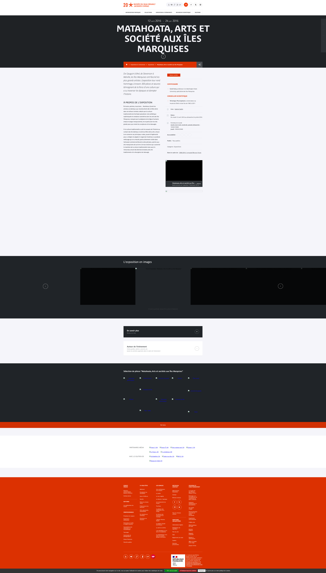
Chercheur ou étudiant (143, 519)
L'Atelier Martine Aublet (160, 520)
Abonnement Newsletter (175, 491)
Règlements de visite (177, 537)
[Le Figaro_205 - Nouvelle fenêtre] (154, 452)
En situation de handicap (144, 515)
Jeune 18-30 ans (144, 496)
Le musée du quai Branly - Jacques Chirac (192, 492)
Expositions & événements (164, 12)
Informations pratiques (133, 12)
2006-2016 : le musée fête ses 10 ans (190, 152)
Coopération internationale (192, 519)
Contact (174, 494)
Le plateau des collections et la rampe (160, 510)
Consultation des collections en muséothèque (128, 528)
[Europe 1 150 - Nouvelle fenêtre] (190, 447)
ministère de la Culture (192, 561)
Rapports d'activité (191, 534)
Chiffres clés (192, 522)
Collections (148, 12)
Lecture (169, 184)
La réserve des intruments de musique (160, 515)
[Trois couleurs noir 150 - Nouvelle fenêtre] (177, 447)
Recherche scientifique (183, 12)
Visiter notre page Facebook (191, 5)
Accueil (126, 65)
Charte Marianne (128, 539)
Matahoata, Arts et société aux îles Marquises (170, 64)
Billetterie (323, 21)
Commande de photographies (127, 536)
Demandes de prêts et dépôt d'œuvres (129, 523)
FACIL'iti (153, 556)
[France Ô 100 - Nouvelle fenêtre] (164, 447)
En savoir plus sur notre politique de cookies (218, 570)
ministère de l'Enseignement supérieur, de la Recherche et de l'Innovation (194, 565)
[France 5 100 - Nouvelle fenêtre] (153, 447)
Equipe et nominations (192, 538)
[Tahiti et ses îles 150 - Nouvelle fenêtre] (168, 456)
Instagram (200, 5)
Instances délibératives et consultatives (193, 503)
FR (186, 4)
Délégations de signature (176, 528)
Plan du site (175, 531)
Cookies (174, 540)
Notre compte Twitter (196, 5)
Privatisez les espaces (129, 516)
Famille (142, 499)
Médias (323, 38)
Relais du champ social (144, 503)
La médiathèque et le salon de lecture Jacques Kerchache (161, 536)
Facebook (175, 502)
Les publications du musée (128, 506)
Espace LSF (148, 556)
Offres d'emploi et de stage (193, 542)
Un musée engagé (191, 508)
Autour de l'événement (163, 348)
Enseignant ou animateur (143, 493)
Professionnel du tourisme (144, 507)
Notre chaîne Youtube (179, 507)
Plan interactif (323, 44)
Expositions (151, 64)
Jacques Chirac (192, 545)
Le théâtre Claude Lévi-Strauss (160, 524)
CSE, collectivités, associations (144, 511)
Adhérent (142, 489)
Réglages (202, 570)
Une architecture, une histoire (160, 490)
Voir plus (163, 425)
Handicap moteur (126, 556)
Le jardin (158, 493)
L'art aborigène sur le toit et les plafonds (161, 531)
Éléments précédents (45, 286)
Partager (199, 65)
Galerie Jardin (179, 109)
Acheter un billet (174, 75)
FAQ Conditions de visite (193, 526)
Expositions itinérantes (126, 519)
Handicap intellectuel (142, 556)
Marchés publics (128, 542)
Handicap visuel (131, 556)
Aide (173, 534)
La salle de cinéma (161, 527)
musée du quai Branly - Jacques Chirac (140, 4)
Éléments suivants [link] (280, 286)
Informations (323, 27)
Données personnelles (175, 544)
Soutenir (197, 12)
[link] (45, 286)
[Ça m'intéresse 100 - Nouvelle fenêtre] (166, 452)
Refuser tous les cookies (188, 570)
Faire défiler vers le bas (163, 56)
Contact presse (127, 496)
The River (158, 506)
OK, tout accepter (172, 570)
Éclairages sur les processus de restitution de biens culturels (193, 497)
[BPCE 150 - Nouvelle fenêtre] (179, 456)
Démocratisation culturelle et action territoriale (193, 513)
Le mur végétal (160, 496)
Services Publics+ (191, 530)
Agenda (323, 33)
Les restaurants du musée (161, 503)
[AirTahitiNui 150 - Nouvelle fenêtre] (154, 456)
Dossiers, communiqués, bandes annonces (128, 492)
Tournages (126, 532)
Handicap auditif (137, 556)
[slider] (195, 178)
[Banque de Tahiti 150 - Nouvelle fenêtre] (155, 461)
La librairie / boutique (161, 499)
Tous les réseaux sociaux (176, 513)
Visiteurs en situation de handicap (174, 5)
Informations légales (177, 524)
